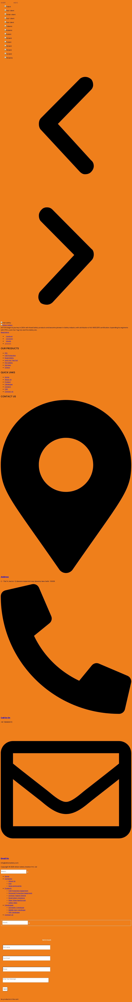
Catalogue (9, 384)
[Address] (66, 572)
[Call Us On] (66, 713)
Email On (5, 858)
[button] (66, 126)
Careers (8, 387)
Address (5, 577)
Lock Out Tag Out (11, 360)
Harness (8, 365)
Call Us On (5, 717)
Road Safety (9, 358)
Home (7, 377)
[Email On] (66, 854)
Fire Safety (9, 363)
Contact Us (9, 392)
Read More (5, 332)
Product (8, 382)
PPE (6, 353)
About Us (8, 380)
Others (7, 367)
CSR (6, 389)
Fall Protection (10, 355)
